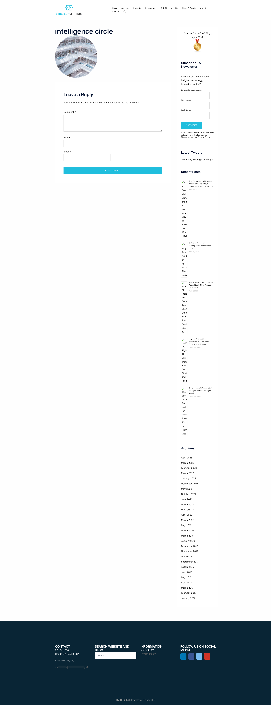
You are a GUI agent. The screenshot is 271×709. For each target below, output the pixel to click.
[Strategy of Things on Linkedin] (183, 656)
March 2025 (187, 473)
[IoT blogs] (197, 46)
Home (114, 8)
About (203, 8)
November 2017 (189, 551)
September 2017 (190, 561)
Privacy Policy (204, 137)
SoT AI (164, 8)
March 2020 (187, 520)
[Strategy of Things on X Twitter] (199, 656)
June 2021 (186, 499)
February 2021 (188, 509)
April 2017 (186, 582)
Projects (137, 8)
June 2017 (186, 572)
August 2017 (187, 566)
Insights (174, 8)
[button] (124, 11)
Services (125, 8)
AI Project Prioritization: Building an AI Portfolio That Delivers (200, 245)
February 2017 (188, 592)
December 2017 (189, 546)
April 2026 (186, 457)
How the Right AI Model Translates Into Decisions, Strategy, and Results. (199, 341)
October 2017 (188, 556)
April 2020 (186, 514)
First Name (186, 100)
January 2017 (188, 598)
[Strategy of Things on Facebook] (191, 656)
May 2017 (186, 577)
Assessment (151, 8)
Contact (115, 11)
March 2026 (187, 462)
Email (67, 151)
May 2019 (186, 525)
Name (68, 137)
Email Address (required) (192, 90)
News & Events (189, 8)
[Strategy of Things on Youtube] (207, 656)
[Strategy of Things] (69, 9)
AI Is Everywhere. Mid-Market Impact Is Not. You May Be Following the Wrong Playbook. (201, 183)
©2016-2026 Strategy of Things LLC (135, 700)
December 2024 (189, 483)
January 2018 (188, 540)
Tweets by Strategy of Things (197, 159)
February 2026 (189, 468)
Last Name (186, 110)
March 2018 (187, 535)
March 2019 (187, 530)
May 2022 (186, 488)
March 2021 (187, 504)
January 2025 (188, 478)
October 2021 (188, 494)
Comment (70, 112)
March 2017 (187, 587)
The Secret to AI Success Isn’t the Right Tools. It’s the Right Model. (200, 390)
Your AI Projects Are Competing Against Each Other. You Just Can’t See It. (201, 285)
